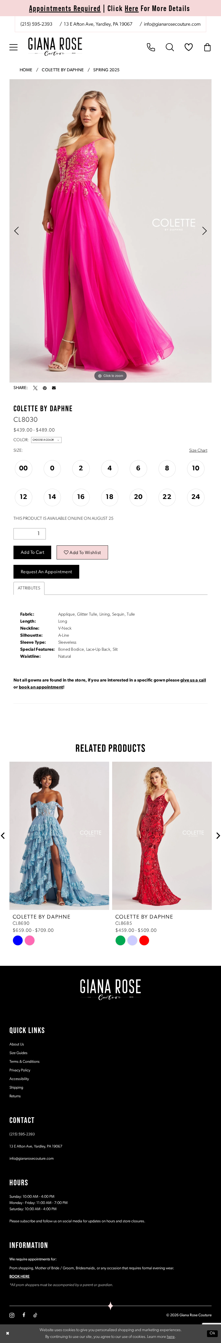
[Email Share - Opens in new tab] (54, 388)
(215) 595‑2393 (22, 1134)
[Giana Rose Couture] (55, 47)
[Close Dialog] (7, 1333)
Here (132, 8)
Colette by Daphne (63, 70)
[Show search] (169, 47)
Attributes (29, 588)
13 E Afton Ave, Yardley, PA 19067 (35, 1147)
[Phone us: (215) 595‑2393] (150, 47)
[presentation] (61, 836)
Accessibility (19, 1079)
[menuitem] (110, 24)
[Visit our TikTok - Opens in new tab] (35, 1315)
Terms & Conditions (24, 1062)
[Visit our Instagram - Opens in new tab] (11, 1315)
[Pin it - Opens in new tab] (45, 388)
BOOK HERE (19, 1277)
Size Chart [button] (198, 450)
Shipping (16, 1088)
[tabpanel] (110, 230)
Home (26, 70)
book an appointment (41, 687)
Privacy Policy (19, 1070)
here (171, 1337)
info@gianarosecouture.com (31, 1159)
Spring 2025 (106, 70)
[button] (13, 47)
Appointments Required (65, 8)
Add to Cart (32, 552)
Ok (212, 1333)
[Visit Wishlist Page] (188, 47)
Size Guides (18, 1053)
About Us (16, 1044)
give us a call (193, 680)
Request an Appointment (46, 572)
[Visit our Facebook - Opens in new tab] (23, 1315)
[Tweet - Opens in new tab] (35, 388)
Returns (15, 1096)
